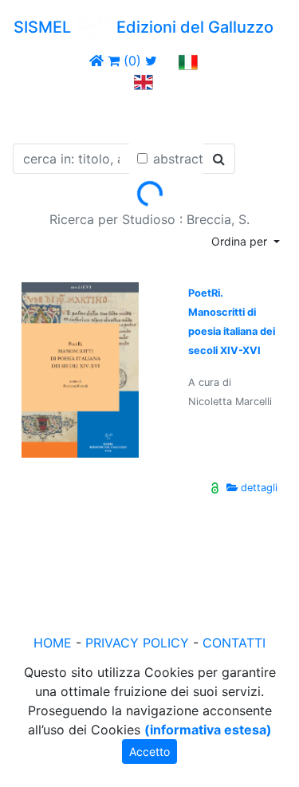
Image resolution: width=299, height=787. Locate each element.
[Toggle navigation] (35, 114)
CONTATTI (234, 643)
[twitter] (151, 61)
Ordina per (240, 241)
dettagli (259, 488)
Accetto (149, 751)
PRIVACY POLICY (137, 643)
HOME (52, 643)
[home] (96, 61)
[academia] (168, 61)
